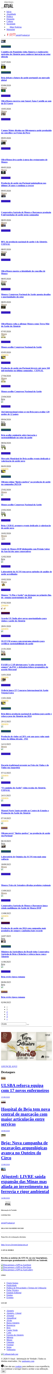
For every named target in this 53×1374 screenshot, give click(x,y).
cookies (18, 1366)
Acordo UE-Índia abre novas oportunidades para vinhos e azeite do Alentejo (24, 619)
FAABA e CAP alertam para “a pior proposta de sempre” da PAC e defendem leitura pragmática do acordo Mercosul (24, 667)
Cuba (9, 1332)
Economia (5, 613)
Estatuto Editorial (14, 1293)
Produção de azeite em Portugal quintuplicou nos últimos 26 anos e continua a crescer (23, 184)
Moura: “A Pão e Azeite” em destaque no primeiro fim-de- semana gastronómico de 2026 (26, 596)
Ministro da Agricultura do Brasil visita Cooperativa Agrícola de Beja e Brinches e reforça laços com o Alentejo (25, 954)
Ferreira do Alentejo (15, 1335)
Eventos (10, 1297)
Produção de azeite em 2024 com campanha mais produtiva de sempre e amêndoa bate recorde (23, 929)
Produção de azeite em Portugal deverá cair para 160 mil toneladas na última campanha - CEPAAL (25, 369)
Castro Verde (12, 1330)
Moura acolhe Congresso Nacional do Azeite (21, 347)
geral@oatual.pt (23, 35)
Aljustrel (10, 1315)
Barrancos (11, 1325)
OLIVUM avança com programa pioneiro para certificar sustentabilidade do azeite (23, 642)
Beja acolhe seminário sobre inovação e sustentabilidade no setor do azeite (19, 436)
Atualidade (5, 96)
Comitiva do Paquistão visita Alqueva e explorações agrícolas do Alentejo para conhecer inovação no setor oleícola (26, 54)
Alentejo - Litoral (14, 1313)
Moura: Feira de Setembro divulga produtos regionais (26, 885)
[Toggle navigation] (2, 7)
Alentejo (4, 355)
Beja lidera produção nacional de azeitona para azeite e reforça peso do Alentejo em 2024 (26, 715)
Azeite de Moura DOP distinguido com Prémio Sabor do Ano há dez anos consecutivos (25, 550)
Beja (3, 64)
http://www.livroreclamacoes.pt (14, 1245)
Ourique (10, 1345)
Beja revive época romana (13, 977)
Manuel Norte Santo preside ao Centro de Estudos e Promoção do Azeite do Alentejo (25, 811)
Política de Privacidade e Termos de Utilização (26, 1288)
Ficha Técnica (13, 1290)
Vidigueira (11, 1349)
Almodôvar (11, 1318)
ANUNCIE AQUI (9, 1066)
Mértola (10, 1337)
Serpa (9, 1347)
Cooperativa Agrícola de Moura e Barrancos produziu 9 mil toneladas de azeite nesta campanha (26, 213)
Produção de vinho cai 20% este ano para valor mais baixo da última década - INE (25, 737)
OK (3, 1371)
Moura (4, 88)
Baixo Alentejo (13, 1323)
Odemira (10, 1342)
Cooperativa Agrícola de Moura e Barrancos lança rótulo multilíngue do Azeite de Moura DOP (24, 906)
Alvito (9, 1320)
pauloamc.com (28, 1361)
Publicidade (12, 1285)
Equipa (10, 1295)
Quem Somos (12, 1283)
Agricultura (6, 46)
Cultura (4, 828)
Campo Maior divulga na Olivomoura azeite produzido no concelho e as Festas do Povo (26, 131)
